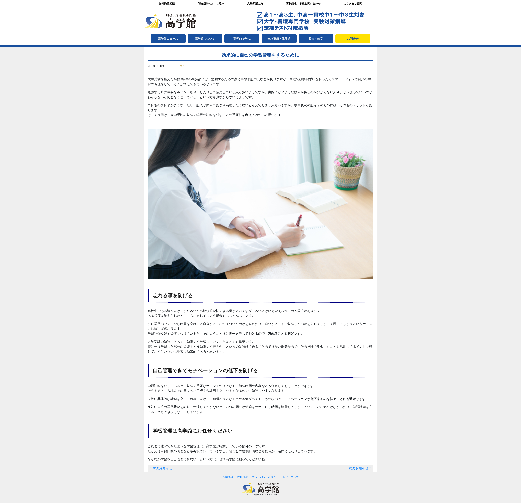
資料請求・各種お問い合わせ (303, 3)
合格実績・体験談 (279, 38)
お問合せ (353, 38)
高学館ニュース (168, 38)
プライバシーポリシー (265, 477)
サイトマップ (291, 477)
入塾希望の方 (255, 3)
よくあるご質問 (353, 3)
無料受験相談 (167, 3)
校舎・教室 (316, 38)
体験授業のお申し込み (211, 3)
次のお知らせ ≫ (360, 468)
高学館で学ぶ (242, 38)
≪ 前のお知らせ (160, 468)
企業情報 (227, 477)
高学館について (205, 38)
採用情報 (242, 477)
